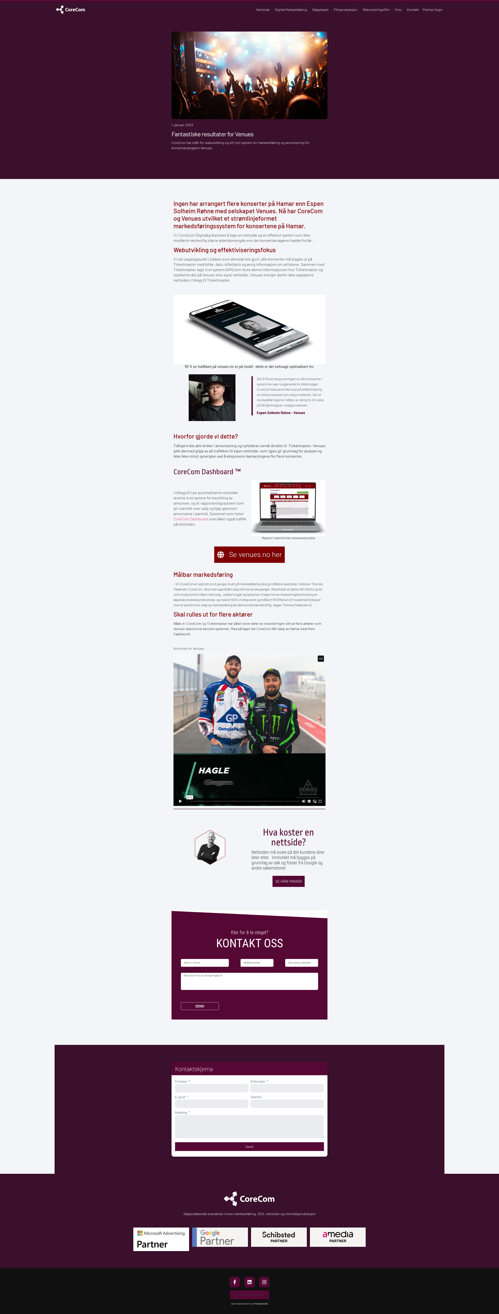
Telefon (256, 1097)
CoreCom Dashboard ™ (207, 472)
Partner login (432, 9)
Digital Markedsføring (291, 9)
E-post (180, 1097)
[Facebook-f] (235, 1282)
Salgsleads (320, 9)
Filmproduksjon (345, 9)
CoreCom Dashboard (190, 518)
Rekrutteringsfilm (376, 9)
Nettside (263, 9)
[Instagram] (264, 1282)
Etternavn (258, 1081)
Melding (181, 1112)
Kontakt (413, 9)
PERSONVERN (261, 1304)
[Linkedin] (249, 1282)
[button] (249, 1294)
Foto (398, 9)
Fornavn (181, 1081)
